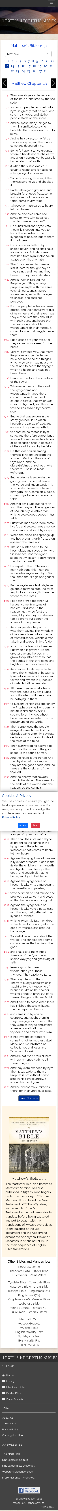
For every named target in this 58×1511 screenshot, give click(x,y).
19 (39, 66)
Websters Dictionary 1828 (17, 1471)
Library (9, 1381)
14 (12, 66)
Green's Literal (37, 1312)
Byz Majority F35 (29, 1340)
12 (52, 61)
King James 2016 (19, 1299)
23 (17, 71)
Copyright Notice (12, 1435)
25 (28, 71)
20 (45, 66)
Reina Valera (38, 1275)
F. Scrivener (19, 1275)
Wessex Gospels (29, 1323)
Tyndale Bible (17, 1282)
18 (34, 66)
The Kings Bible (11, 1453)
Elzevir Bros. (40, 1271)
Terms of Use (10, 1423)
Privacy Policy (10, 1429)
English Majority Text (29, 1332)
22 (12, 71)
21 (51, 66)
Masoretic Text (29, 1319)
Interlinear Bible (15, 1387)
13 (7, 66)
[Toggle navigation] (51, 3)
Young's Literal (20, 1307)
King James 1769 (29, 1295)
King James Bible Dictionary (18, 1465)
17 (29, 66)
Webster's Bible (29, 1303)
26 (34, 71)
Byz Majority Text (29, 1336)
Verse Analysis (14, 1399)
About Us (7, 1417)
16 (23, 66)
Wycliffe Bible (29, 1327)
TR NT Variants (29, 1344)
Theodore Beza (19, 1271)
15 (18, 66)
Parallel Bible (13, 1393)
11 (47, 61)
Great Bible (41, 1286)
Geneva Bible (41, 1299)
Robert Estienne (29, 1266)
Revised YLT (40, 1307)
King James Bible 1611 (15, 1459)
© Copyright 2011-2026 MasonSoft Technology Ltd (28, 1500)
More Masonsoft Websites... (18, 1477)
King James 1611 (39, 1290)
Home (9, 1375)
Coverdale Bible (39, 1282)
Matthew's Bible (20, 1286)
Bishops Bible (17, 1290)
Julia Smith (18, 1312)
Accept (22, 825)
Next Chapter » (29, 1098)
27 (40, 71)
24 (23, 71)
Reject (35, 825)
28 (45, 71)
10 (41, 61)
